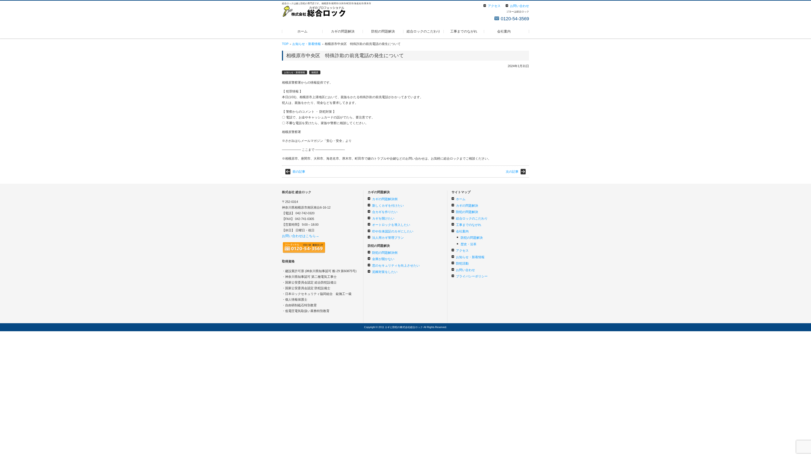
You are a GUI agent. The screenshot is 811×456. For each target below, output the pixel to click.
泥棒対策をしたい (384, 272)
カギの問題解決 (343, 31)
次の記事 (512, 171)
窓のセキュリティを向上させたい (396, 265)
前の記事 (299, 171)
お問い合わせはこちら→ (300, 236)
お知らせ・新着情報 (306, 44)
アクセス (462, 250)
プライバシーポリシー (472, 276)
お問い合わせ (465, 270)
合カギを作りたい (384, 212)
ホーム (302, 31)
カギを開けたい (383, 218)
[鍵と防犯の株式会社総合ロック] (313, 11)
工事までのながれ (463, 31)
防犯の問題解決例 (384, 252)
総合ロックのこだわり (423, 31)
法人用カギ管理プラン (388, 237)
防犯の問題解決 (383, 31)
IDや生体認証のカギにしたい (392, 231)
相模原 (314, 72)
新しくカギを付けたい (388, 205)
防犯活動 (462, 263)
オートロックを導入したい (391, 225)
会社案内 (504, 31)
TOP (285, 44)
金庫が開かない (383, 259)
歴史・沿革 (468, 244)
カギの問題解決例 (384, 199)
